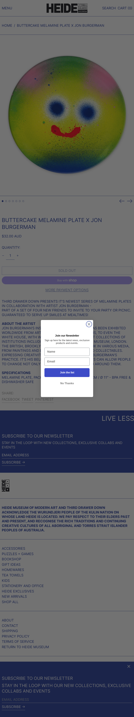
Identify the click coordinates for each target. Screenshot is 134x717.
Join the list (67, 372)
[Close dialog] (89, 324)
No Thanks (67, 383)
